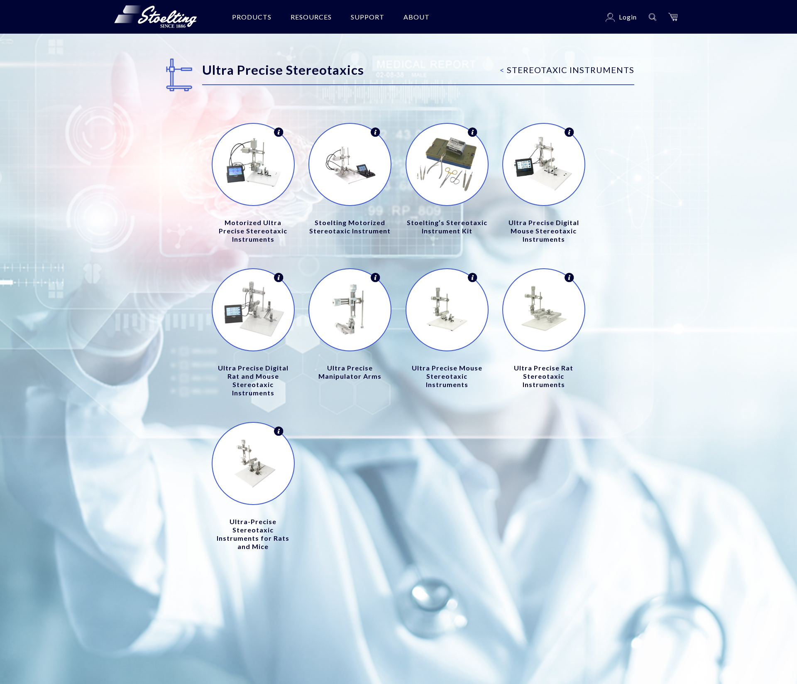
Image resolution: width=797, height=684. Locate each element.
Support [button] (367, 17)
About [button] (416, 17)
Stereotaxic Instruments (567, 70)
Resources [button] (311, 17)
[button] (673, 17)
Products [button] (251, 17)
